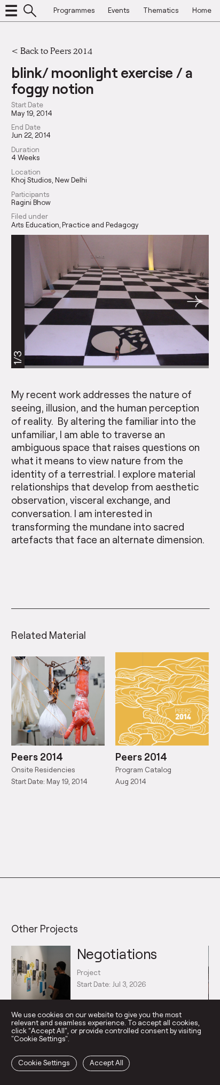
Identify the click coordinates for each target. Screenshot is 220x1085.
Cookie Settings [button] (44, 1062)
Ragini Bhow (31, 203)
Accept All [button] (106, 1062)
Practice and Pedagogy (100, 225)
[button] (194, 302)
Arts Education (35, 225)
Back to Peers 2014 (56, 50)
